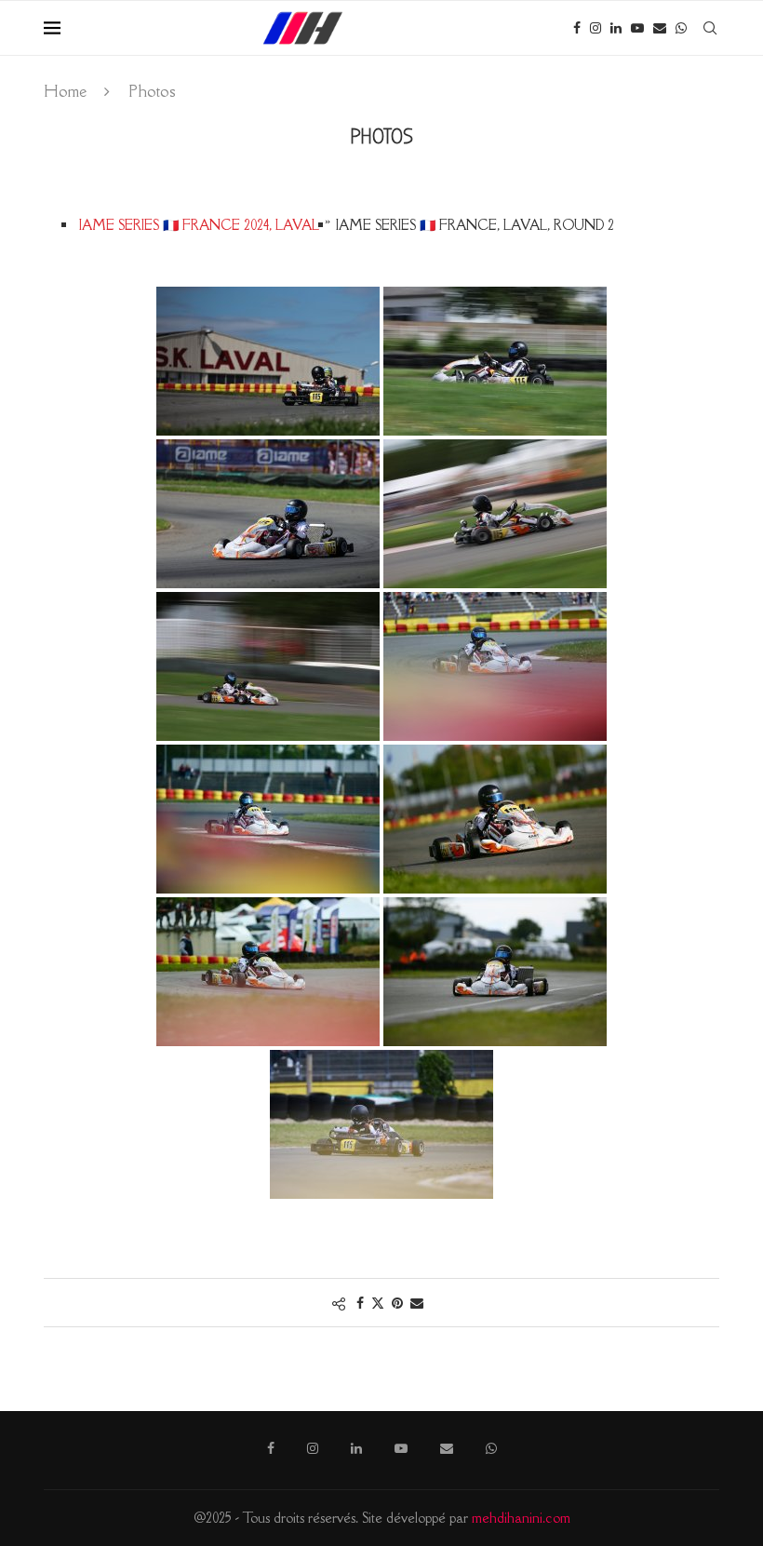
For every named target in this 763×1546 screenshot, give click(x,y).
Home (65, 91)
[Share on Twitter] (377, 1302)
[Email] (659, 28)
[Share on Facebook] (360, 1302)
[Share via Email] (416, 1302)
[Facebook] (577, 28)
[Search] (710, 28)
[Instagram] (595, 28)
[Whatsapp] (681, 28)
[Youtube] (637, 28)
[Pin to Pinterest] (397, 1302)
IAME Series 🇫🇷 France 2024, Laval (199, 225)
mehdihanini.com (521, 1517)
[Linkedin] (616, 28)
